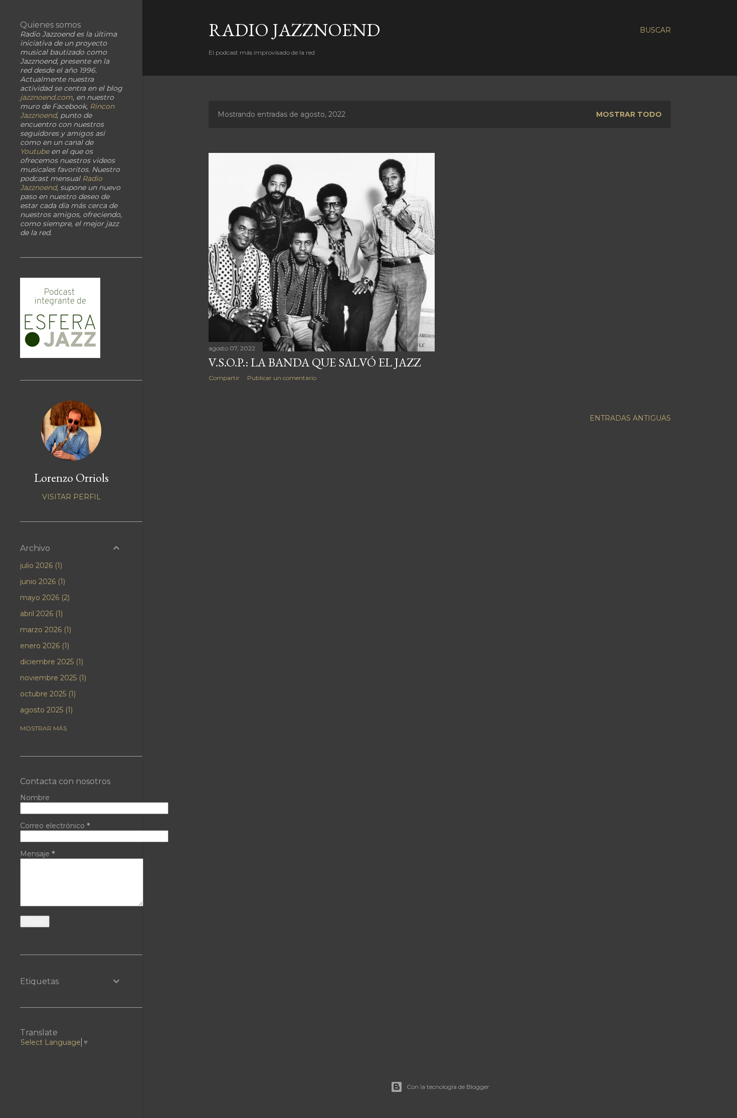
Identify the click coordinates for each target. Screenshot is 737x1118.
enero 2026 (43, 645)
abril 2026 (40, 613)
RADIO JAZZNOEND (294, 30)
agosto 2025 (45, 709)
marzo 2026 (44, 629)
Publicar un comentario (281, 378)
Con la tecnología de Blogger (448, 1086)
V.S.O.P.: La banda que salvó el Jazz (315, 362)
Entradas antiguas (630, 418)
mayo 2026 (44, 597)
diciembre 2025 (50, 661)
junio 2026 (41, 581)
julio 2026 (40, 565)
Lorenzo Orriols (71, 477)
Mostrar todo (629, 114)
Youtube (34, 151)
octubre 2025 (47, 693)
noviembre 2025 (52, 677)
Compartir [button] (224, 378)
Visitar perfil (71, 496)
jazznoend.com (46, 97)
